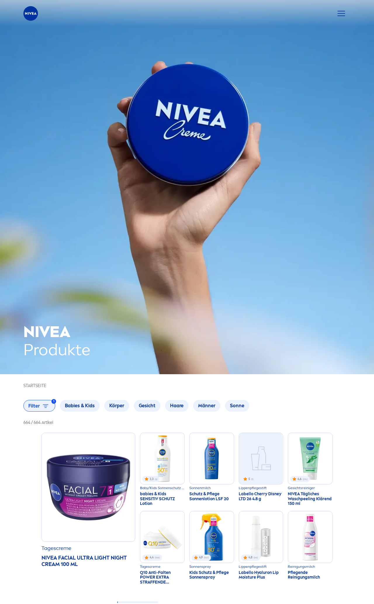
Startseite (34, 385)
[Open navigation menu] (341, 13)
